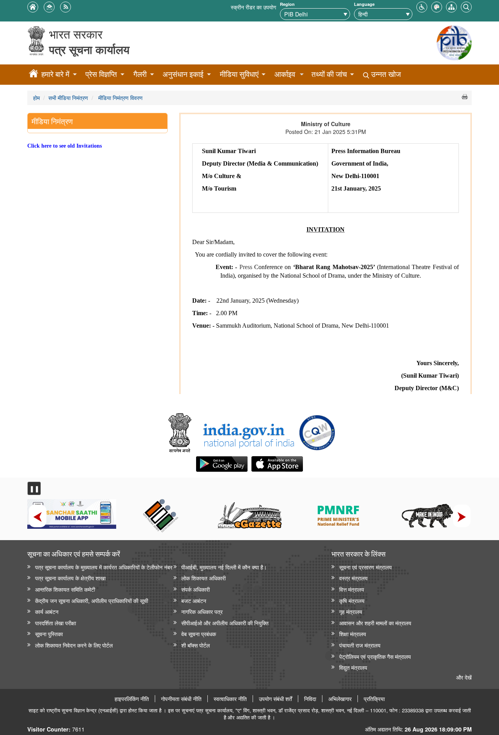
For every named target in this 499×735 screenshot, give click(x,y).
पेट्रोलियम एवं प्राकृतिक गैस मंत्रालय (375, 656)
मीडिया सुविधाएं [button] (239, 74)
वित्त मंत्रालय (351, 589)
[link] (232, 432)
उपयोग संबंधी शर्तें (275, 698)
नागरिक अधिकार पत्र (202, 611)
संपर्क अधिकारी (195, 589)
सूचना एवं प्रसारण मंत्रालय (365, 567)
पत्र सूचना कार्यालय (89, 49)
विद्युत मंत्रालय (353, 667)
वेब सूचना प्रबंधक (198, 634)
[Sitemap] (451, 6)
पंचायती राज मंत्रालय (359, 645)
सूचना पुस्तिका (49, 634)
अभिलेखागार (340, 698)
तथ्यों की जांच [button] (329, 74)
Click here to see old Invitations (64, 146)
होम (36, 97)
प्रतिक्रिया (374, 698)
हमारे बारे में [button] (55, 74)
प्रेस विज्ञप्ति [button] (101, 74)
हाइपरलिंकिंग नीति (132, 698)
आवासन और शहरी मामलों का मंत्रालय (375, 623)
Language (364, 4)
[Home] (33, 74)
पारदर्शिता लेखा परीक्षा (55, 623)
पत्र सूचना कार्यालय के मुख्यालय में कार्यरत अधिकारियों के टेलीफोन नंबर (103, 567)
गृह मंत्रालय (350, 611)
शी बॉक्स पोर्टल (195, 645)
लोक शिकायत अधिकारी (203, 578)
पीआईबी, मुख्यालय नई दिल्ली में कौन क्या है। (224, 567)
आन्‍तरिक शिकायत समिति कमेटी (65, 589)
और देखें (464, 677)
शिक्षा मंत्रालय (352, 634)
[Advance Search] (466, 6)
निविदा (310, 698)
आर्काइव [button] (284, 74)
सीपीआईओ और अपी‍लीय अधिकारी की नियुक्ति (225, 623)
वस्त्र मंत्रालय (353, 578)
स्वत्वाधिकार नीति (230, 698)
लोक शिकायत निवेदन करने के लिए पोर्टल (74, 645)
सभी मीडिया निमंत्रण (68, 97)
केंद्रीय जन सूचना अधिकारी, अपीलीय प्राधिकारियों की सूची (91, 600)
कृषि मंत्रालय (352, 600)
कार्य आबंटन (46, 611)
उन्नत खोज (385, 74)
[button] (422, 6)
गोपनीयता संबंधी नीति (181, 698)
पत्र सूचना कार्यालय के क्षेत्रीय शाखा (70, 578)
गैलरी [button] (140, 74)
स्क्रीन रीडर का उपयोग (253, 7)
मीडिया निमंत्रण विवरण (120, 97)
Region (287, 4)
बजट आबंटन (193, 600)
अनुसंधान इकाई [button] (183, 74)
